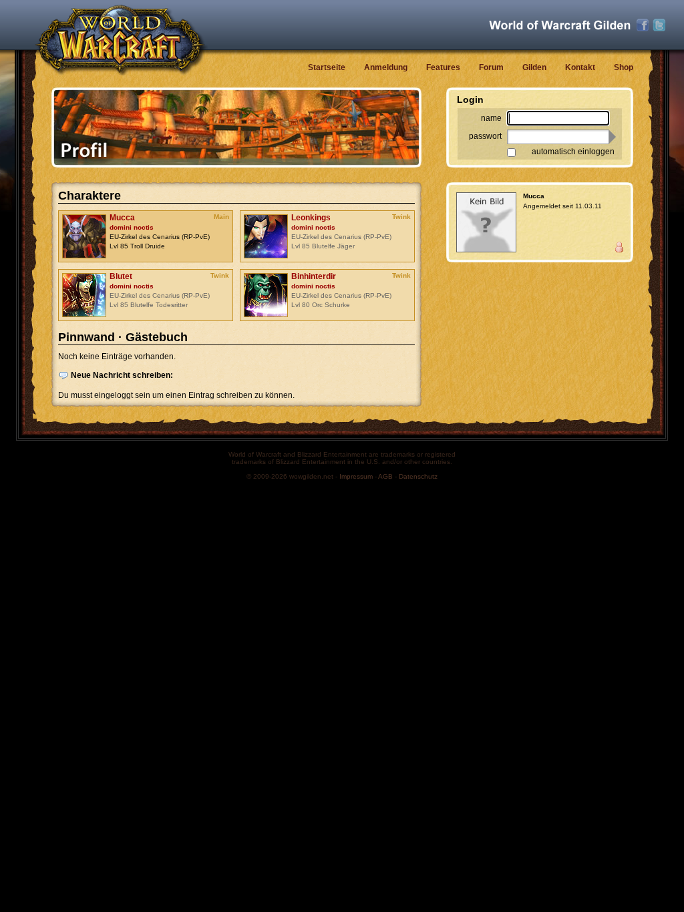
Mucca (122, 217)
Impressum (356, 476)
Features (443, 67)
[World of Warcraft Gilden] (560, 25)
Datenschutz (418, 476)
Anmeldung (385, 67)
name (491, 118)
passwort (485, 136)
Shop (623, 67)
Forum (491, 67)
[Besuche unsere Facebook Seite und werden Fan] (642, 25)
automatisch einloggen (573, 151)
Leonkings (311, 217)
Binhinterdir (313, 276)
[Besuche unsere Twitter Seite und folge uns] (659, 25)
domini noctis (132, 227)
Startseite (326, 67)
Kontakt (580, 67)
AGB (385, 476)
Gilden (534, 67)
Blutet (121, 276)
